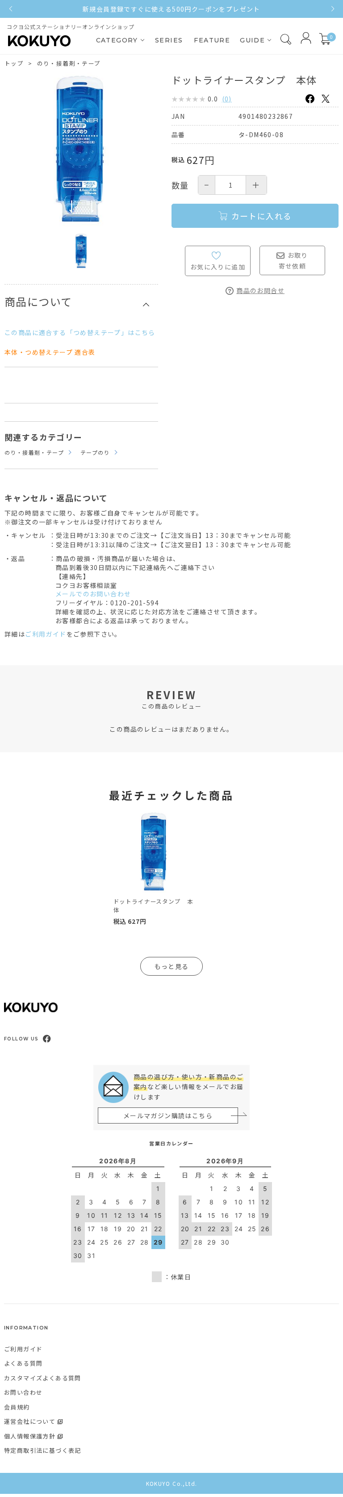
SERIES (169, 40)
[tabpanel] (154, 870)
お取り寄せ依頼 (293, 260)
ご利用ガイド (45, 633)
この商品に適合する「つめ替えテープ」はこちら (79, 332)
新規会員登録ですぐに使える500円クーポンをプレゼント (171, 8)
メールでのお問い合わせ (93, 593)
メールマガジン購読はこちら (168, 1115)
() (227, 98)
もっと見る (172, 966)
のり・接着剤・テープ (69, 63)
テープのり (95, 452)
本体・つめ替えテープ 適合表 (50, 352)
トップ (14, 63)
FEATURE (212, 40)
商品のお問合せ (260, 290)
